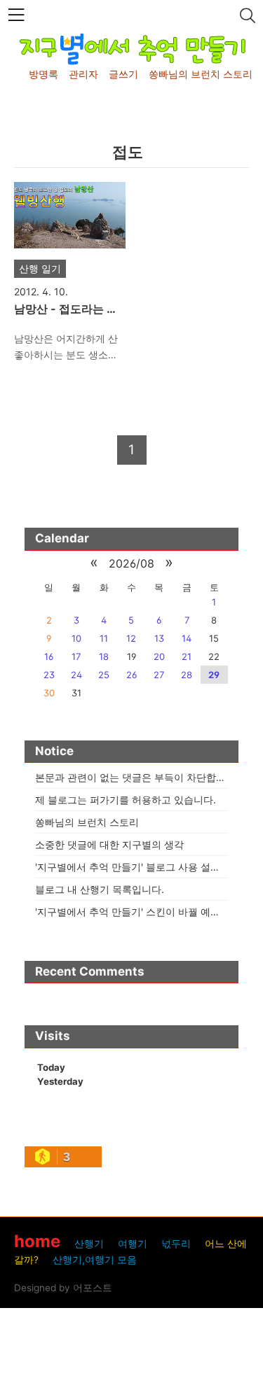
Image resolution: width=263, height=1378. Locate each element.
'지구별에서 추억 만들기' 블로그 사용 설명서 (132, 867)
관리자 (83, 74)
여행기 (132, 1243)
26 (131, 674)
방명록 (43, 74)
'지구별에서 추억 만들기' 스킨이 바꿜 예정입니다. (143, 912)
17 (76, 656)
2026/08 (131, 563)
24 (76, 674)
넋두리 (176, 1243)
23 (49, 674)
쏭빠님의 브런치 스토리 (200, 74)
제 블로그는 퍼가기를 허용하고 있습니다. (125, 800)
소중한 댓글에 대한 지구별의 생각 (109, 844)
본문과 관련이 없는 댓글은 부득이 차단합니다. (136, 777)
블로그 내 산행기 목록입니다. (99, 889)
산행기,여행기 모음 (95, 1259)
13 (159, 638)
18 (104, 656)
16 (48, 656)
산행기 (89, 1243)
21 (186, 656)
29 (214, 674)
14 (186, 638)
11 (104, 638)
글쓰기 (123, 74)
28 (186, 674)
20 (159, 656)
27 (159, 674)
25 (103, 674)
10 (76, 638)
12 (131, 638)
